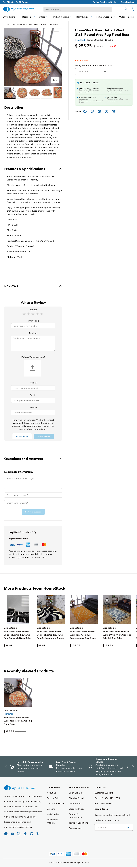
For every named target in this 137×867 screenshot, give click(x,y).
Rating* (33, 309)
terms (31, 429)
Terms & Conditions (78, 822)
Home (7, 24)
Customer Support (103, 792)
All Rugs (44, 24)
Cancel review (22, 436)
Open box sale (127, 2)
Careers (51, 808)
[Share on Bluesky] (114, 111)
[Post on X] (107, 111)
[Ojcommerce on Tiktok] (25, 832)
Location (33, 407)
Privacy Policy (54, 798)
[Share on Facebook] (85, 111)
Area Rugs (54, 24)
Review (33, 333)
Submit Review (43, 436)
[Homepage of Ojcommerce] (19, 9)
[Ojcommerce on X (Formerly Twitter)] (38, 832)
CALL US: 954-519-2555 (107, 798)
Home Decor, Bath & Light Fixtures (25, 24)
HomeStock (80, 40)
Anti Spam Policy (55, 803)
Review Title (33, 320)
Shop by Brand (76, 798)
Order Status (75, 803)
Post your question (33, 512)
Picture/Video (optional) (33, 357)
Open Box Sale (76, 792)
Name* (33, 382)
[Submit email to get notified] (105, 71)
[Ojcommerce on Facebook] (6, 832)
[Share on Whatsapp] (92, 111)
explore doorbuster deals (104, 2)
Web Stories (53, 814)
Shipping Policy (76, 808)
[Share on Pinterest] (99, 111)
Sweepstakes (75, 828)
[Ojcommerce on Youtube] (12, 832)
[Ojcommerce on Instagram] (19, 832)
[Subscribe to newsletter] (128, 827)
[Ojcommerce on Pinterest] (32, 832)
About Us (51, 792)
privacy (42, 429)
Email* (33, 395)
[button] (24, 313)
